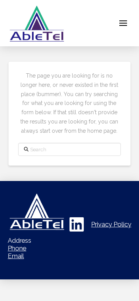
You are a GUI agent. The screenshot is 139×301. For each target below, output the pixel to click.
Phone (17, 248)
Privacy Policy (111, 224)
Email (16, 256)
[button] (123, 23)
